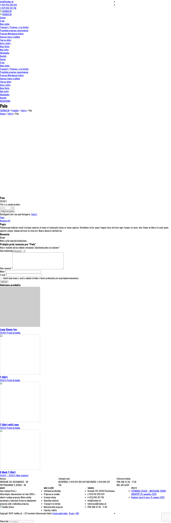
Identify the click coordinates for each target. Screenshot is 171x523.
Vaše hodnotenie (6, 250)
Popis (2, 217)
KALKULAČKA (5, 101)
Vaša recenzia (6, 268)
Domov (2, 113)
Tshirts (10, 113)
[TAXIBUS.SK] (6, 11)
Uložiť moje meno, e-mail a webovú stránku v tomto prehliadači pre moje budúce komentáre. (41, 278)
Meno (3, 271)
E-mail (3, 274)
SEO (77, 513)
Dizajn (71, 513)
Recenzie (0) (5, 220)
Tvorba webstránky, (60, 513)
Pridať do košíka (7, 211)
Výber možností (22, 475)
